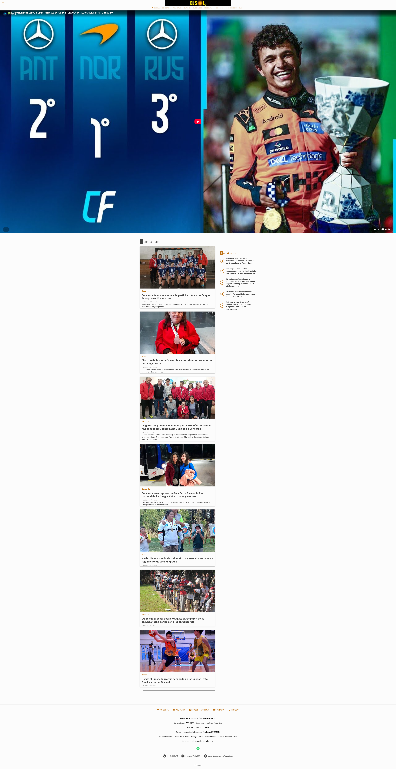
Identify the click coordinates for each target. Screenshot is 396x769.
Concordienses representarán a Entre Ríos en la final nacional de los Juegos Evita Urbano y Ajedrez (173, 495)
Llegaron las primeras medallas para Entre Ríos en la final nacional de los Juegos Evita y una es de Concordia (176, 427)
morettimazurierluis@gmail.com (220, 756)
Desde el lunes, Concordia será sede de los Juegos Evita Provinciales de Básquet (175, 680)
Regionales (208, 8)
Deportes (219, 8)
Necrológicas (231, 8)
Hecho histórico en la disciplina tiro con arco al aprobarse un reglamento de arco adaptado (177, 560)
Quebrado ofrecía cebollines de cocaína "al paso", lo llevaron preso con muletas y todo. (240, 294)
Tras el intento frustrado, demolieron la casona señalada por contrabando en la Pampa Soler (240, 260)
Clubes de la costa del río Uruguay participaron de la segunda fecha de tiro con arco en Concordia (173, 620)
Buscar (157, 8)
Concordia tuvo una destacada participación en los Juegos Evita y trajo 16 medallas (176, 297)
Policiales (177, 8)
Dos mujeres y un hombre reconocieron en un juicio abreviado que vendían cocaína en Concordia (241, 271)
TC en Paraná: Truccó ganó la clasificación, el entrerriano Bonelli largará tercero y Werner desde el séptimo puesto (240, 282)
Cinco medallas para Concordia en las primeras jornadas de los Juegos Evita (177, 362)
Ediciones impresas (200, 710)
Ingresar (234, 710)
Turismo (187, 8)
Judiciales (197, 8)
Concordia (166, 8)
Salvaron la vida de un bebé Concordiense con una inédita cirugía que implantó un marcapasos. (238, 305)
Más (241, 8)
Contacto (220, 710)
